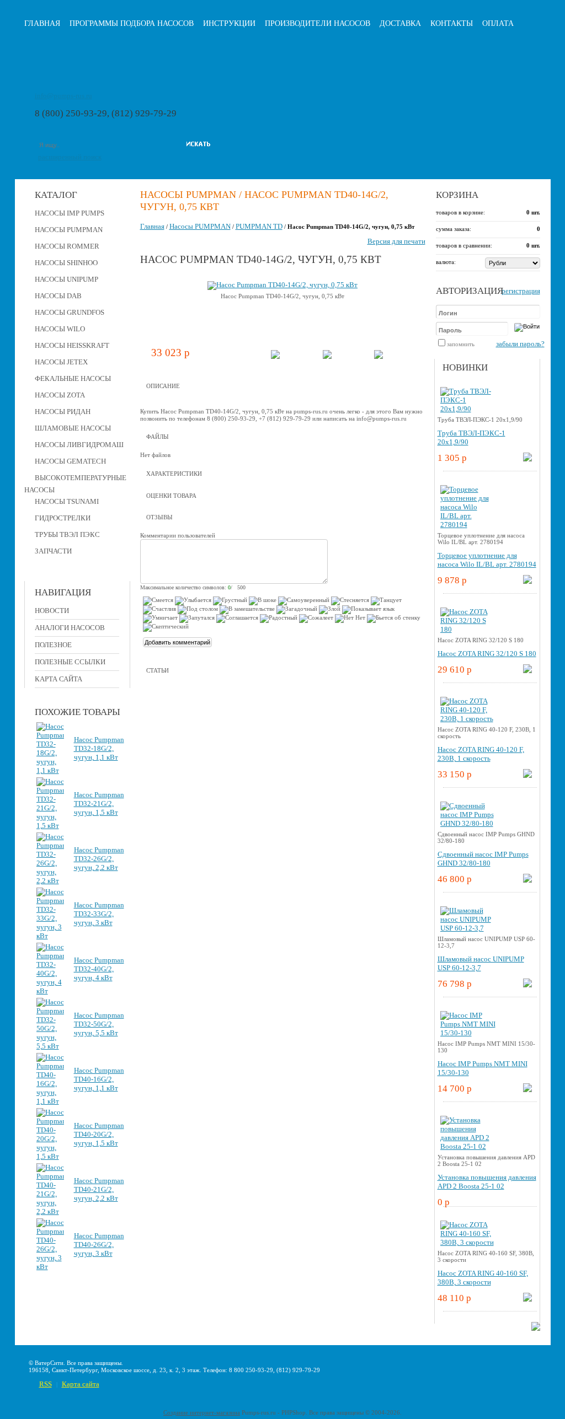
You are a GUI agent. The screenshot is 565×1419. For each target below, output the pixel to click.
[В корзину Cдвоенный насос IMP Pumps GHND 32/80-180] (527, 880)
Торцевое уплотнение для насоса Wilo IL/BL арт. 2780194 (487, 559)
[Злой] (329, 609)
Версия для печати (396, 241)
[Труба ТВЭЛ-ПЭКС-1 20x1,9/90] (468, 409)
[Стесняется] (350, 600)
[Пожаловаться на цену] (378, 356)
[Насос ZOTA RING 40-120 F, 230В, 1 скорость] (468, 718)
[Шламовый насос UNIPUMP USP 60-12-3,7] (468, 928)
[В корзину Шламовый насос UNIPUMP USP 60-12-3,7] (527, 985)
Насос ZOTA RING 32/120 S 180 (487, 653)
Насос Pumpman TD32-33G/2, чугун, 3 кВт (99, 914)
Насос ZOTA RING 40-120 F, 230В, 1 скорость (481, 753)
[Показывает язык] (368, 609)
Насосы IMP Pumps (69, 213)
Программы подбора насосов (132, 23)
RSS (45, 1384)
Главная (42, 23)
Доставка (400, 23)
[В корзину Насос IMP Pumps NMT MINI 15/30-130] (527, 1089)
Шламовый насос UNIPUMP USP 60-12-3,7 (481, 963)
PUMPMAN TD (259, 226)
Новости (52, 610)
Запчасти (53, 551)
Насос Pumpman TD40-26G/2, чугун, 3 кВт (99, 1244)
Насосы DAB (58, 296)
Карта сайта (58, 679)
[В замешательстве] (247, 609)
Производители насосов (317, 23)
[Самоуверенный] (303, 600)
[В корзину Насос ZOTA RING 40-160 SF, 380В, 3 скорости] (527, 1299)
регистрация (521, 291)
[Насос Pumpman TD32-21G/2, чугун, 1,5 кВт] (50, 825)
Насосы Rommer (67, 246)
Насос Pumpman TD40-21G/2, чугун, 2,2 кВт (99, 1189)
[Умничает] (160, 618)
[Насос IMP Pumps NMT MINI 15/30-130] (468, 1033)
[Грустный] (230, 600)
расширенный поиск (70, 157)
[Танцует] (386, 600)
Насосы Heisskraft (72, 345)
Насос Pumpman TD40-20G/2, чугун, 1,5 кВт (99, 1134)
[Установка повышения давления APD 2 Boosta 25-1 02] (468, 1146)
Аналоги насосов (70, 628)
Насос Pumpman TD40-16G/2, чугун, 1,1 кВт (99, 1079)
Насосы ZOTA (60, 395)
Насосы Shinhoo (66, 263)
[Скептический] (166, 627)
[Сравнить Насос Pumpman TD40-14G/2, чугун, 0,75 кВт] (327, 356)
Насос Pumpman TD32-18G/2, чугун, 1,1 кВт (99, 748)
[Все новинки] (535, 1328)
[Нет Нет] (350, 618)
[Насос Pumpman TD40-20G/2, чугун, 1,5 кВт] (50, 1156)
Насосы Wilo (60, 329)
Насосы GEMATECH (70, 461)
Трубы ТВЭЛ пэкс (67, 534)
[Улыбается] (193, 600)
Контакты (451, 23)
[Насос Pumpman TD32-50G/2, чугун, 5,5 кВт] (50, 1046)
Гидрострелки (62, 518)
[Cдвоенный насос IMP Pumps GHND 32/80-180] (468, 823)
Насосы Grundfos (69, 312)
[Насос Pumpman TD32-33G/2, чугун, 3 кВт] (50, 936)
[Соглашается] (237, 618)
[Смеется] (158, 600)
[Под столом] (198, 609)
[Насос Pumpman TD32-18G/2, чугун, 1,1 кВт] (50, 770)
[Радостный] (278, 618)
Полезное (53, 645)
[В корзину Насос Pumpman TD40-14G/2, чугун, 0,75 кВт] (275, 356)
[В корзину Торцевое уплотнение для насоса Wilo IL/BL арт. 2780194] (527, 581)
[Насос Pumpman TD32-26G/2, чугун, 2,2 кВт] (50, 881)
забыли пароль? (520, 344)
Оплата (498, 23)
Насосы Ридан (62, 411)
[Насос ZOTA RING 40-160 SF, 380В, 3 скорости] (468, 1242)
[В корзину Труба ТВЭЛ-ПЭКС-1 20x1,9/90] (527, 459)
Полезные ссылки (70, 662)
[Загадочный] (296, 609)
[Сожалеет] (316, 618)
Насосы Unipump (66, 279)
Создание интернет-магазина (201, 1412)
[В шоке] (262, 600)
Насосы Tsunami (67, 501)
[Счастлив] (159, 609)
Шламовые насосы (73, 428)
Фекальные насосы (73, 378)
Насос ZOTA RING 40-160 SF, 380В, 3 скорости (483, 1277)
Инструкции (229, 23)
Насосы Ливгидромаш (79, 444)
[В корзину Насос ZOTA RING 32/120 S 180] (527, 670)
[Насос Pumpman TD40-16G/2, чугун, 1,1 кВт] (50, 1101)
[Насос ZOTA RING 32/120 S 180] (468, 629)
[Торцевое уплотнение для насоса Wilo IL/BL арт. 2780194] (468, 524)
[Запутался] (197, 618)
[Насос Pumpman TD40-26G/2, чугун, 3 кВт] (50, 1266)
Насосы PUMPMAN (69, 229)
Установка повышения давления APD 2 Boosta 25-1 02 (487, 1181)
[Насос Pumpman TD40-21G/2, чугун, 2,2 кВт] (50, 1211)
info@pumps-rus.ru (63, 96)
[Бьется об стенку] (393, 618)
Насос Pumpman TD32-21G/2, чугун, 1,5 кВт (99, 803)
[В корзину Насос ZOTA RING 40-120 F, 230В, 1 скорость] (527, 775)
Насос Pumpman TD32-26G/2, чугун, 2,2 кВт (99, 859)
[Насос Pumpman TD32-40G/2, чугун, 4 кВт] (50, 991)
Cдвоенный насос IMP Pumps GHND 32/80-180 (483, 858)
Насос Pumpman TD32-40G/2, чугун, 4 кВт (99, 969)
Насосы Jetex (61, 362)
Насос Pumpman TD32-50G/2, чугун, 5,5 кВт (99, 1024)
